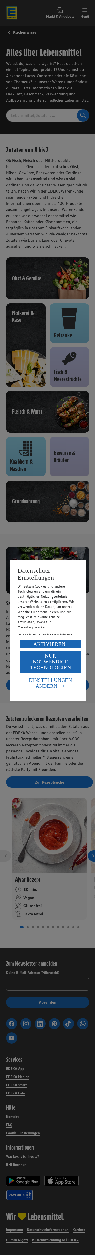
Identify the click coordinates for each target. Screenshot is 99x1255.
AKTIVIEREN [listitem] (49, 644)
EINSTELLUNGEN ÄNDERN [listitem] (50, 683)
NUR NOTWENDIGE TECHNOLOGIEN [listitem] (50, 661)
